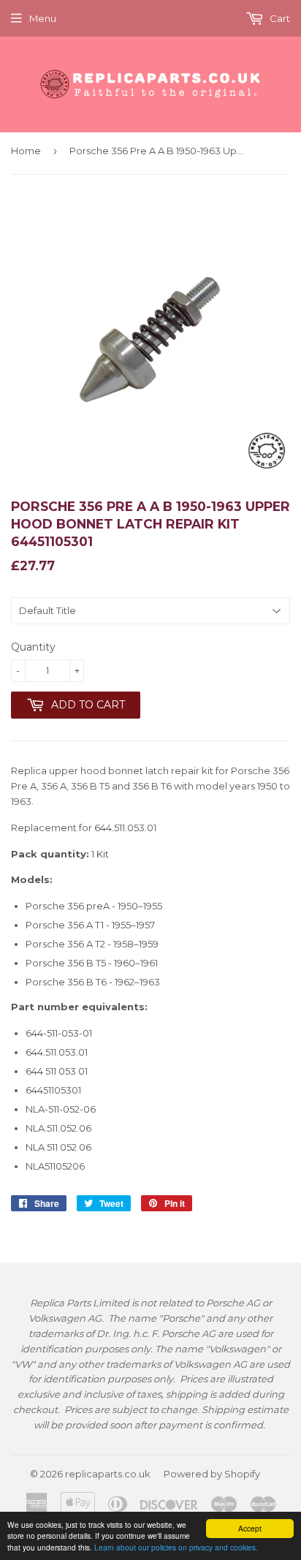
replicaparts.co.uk (107, 1474)
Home (26, 150)
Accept (250, 1528)
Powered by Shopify (212, 1474)
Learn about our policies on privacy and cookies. (176, 1547)
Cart (278, 18)
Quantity (33, 647)
